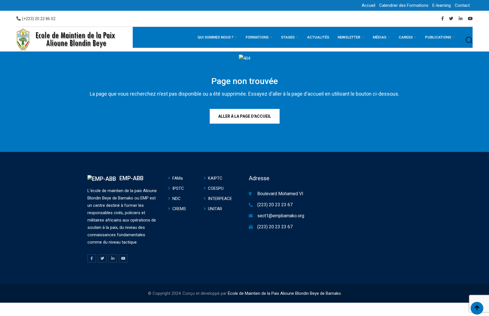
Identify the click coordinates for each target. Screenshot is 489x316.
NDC (176, 198)
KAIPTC (215, 178)
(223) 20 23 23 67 (275, 204)
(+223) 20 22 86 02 (38, 18)
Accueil (368, 5)
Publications (438, 37)
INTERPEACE (220, 198)
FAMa (177, 178)
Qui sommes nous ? (215, 37)
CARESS (406, 37)
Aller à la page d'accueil (244, 116)
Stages (288, 37)
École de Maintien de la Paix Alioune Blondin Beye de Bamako (284, 293)
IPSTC (178, 188)
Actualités (318, 37)
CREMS (179, 208)
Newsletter (349, 37)
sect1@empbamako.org (280, 215)
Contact (462, 5)
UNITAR (215, 208)
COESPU (216, 188)
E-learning (441, 5)
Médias (379, 37)
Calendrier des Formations (403, 5)
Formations (257, 37)
